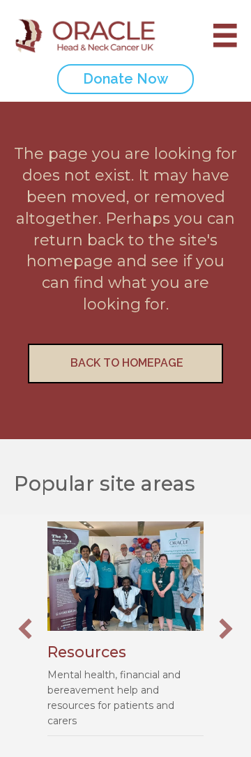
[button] (25, 629)
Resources (86, 652)
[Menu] (218, 35)
